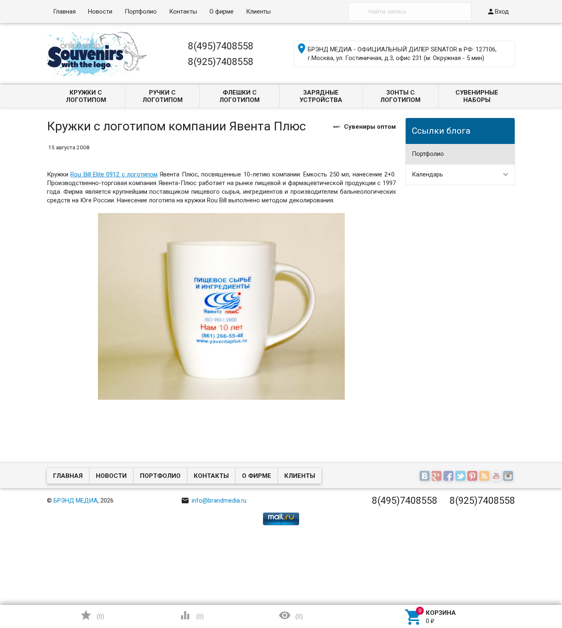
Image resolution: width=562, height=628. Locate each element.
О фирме (221, 11)
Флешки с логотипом (239, 96)
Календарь (427, 174)
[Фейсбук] (449, 476)
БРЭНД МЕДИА (75, 500)
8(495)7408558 (220, 46)
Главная (64, 11)
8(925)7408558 (220, 61)
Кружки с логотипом (86, 96)
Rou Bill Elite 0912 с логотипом (114, 174)
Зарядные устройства (321, 96)
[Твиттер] (461, 476)
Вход (498, 11)
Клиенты (258, 11)
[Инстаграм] (509, 476)
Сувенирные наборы (476, 96)
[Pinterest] (473, 476)
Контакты (183, 11)
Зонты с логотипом (400, 96)
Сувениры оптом (370, 126)
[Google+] (438, 476)
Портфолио (141, 11)
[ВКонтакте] (426, 476)
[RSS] (485, 476)
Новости (100, 11)
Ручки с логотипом (162, 96)
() (92, 615)
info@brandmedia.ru (213, 500)
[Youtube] (497, 476)
